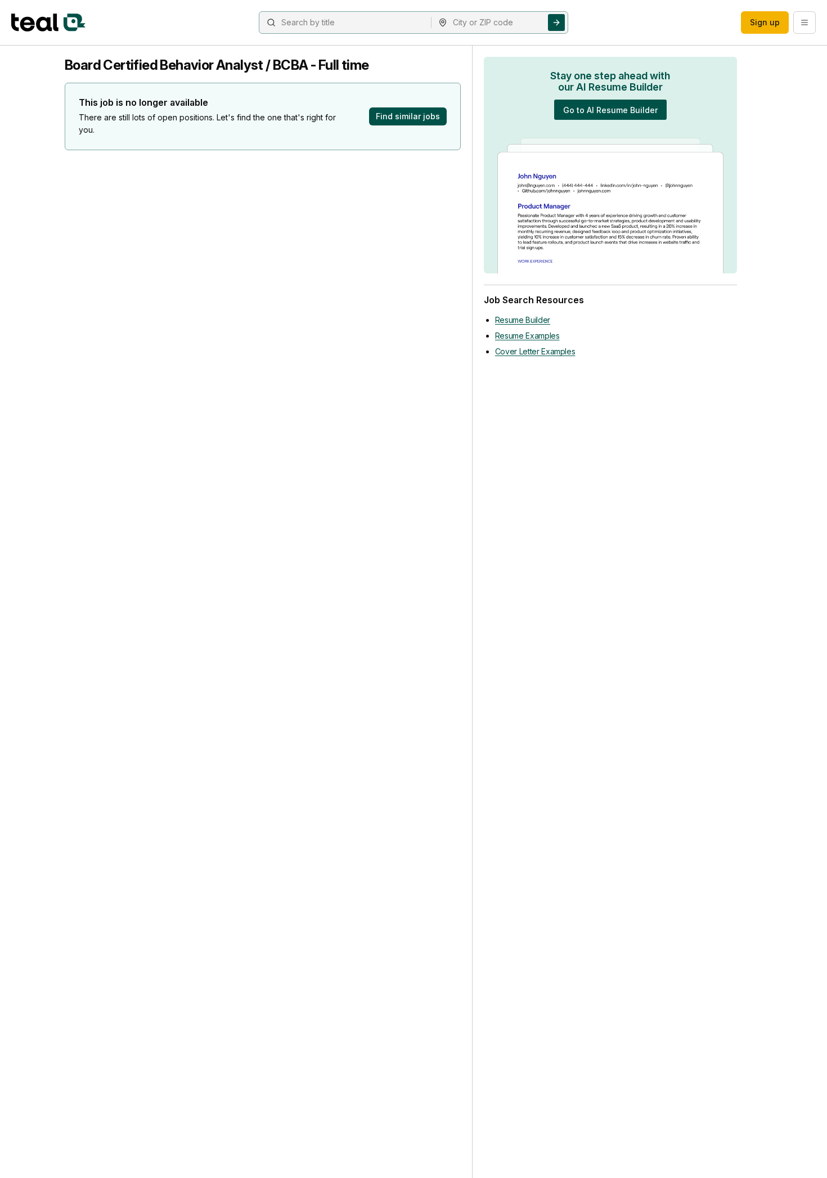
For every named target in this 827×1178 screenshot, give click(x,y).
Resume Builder (522, 320)
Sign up (765, 22)
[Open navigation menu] (804, 22)
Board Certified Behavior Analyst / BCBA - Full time (216, 65)
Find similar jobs (408, 116)
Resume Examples (527, 335)
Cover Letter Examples (535, 351)
